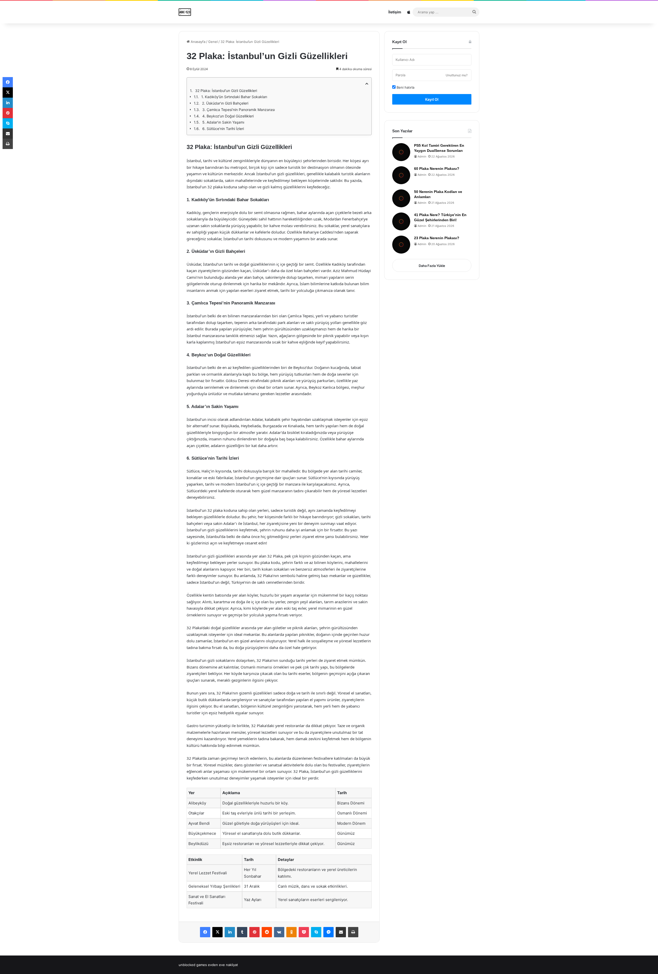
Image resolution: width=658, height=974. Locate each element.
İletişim (394, 12)
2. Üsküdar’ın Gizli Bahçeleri (225, 103)
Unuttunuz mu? (457, 75)
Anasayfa (197, 42)
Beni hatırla (405, 87)
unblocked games (193, 965)
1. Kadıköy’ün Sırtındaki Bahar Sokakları (234, 97)
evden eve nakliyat (223, 965)
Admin (422, 156)
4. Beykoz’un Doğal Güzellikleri (228, 116)
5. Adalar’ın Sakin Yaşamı (223, 122)
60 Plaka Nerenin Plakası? (436, 168)
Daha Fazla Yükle (432, 266)
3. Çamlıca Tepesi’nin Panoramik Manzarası (238, 109)
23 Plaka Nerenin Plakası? (436, 238)
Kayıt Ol (431, 99)
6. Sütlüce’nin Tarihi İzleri (223, 128)
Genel (213, 42)
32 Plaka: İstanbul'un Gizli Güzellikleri (226, 90)
